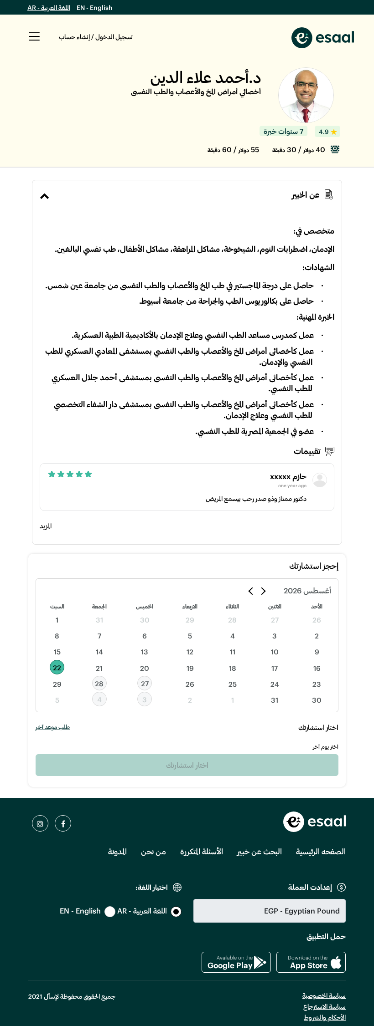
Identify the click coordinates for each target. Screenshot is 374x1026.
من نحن (153, 851)
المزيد (46, 526)
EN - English (95, 7)
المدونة (117, 851)
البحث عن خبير (259, 851)
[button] (34, 41)
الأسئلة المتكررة (201, 851)
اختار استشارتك (187, 765)
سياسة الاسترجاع (324, 1006)
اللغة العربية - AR (48, 7)
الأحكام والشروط (325, 1017)
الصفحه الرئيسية (321, 851)
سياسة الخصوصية (324, 995)
